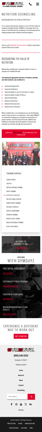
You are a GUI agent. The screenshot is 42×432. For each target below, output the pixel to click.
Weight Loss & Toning (13, 219)
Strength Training (12, 215)
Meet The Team (11, 423)
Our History (24, 428)
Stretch (9, 183)
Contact (21, 385)
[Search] (31, 397)
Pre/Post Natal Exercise (13, 199)
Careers (20, 423)
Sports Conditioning (12, 211)
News (21, 380)
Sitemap (21, 410)
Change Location (21, 364)
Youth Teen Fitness (12, 226)
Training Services (13, 173)
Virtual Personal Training (14, 187)
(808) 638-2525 (15, 45)
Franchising (21, 390)
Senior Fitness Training (13, 203)
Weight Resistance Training (14, 222)
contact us (24, 45)
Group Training (11, 191)
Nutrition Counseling (13, 195)
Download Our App (30, 423)
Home (21, 370)
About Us (21, 375)
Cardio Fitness (11, 180)
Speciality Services (12, 207)
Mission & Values (14, 428)
